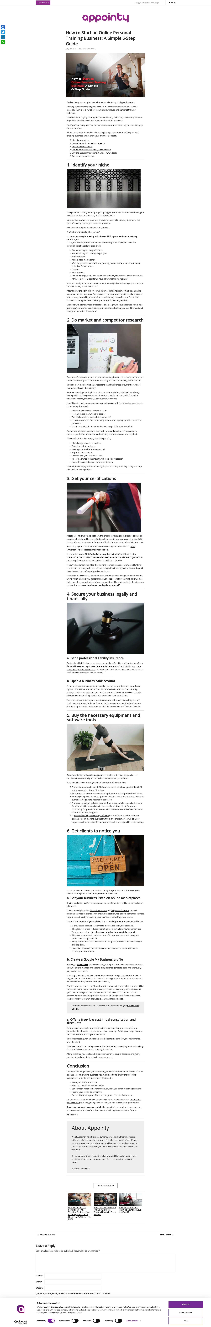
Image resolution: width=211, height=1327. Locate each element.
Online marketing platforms (80, 903)
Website (39, 1288)
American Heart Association (108, 557)
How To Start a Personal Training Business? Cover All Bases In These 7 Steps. (105, 1211)
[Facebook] (2, 27)
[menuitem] (79, 1207)
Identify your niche (80, 140)
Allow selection (185, 1312)
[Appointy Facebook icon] (170, 2)
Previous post (47, 1234)
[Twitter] (2, 32)
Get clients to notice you (83, 156)
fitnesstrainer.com (98, 910)
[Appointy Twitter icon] (172, 2)
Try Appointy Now (105, 1186)
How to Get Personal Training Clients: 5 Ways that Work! (130, 1209)
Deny (186, 1320)
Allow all (185, 1304)
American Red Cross (80, 557)
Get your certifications (82, 146)
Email (39, 1281)
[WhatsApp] (2, 42)
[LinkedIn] (2, 37)
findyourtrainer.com (120, 910)
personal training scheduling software (91, 815)
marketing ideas (74, 388)
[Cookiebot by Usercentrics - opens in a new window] (20, 1322)
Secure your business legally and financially (91, 149)
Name (39, 1275)
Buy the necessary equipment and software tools (94, 153)
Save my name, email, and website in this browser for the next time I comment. (74, 1293)
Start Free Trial (43, 2)
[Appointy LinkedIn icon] (174, 2)
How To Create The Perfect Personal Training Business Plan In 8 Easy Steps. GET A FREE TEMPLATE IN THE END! (79, 1213)
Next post (165, 1234)
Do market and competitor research (88, 143)
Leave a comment (87, 48)
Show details (132, 1321)
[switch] (75, 1321)
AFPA (133, 546)
